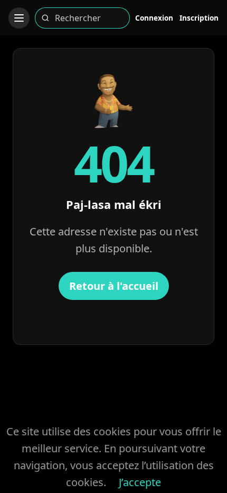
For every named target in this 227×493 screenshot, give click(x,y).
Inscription (199, 18)
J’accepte (140, 482)
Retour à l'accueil (113, 286)
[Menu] (19, 18)
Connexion (154, 18)
